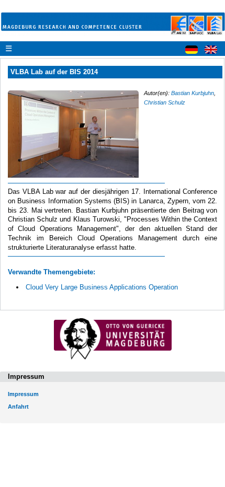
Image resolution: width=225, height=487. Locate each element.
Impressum (23, 394)
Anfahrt (18, 406)
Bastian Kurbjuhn (192, 93)
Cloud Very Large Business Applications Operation (102, 287)
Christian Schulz (164, 102)
